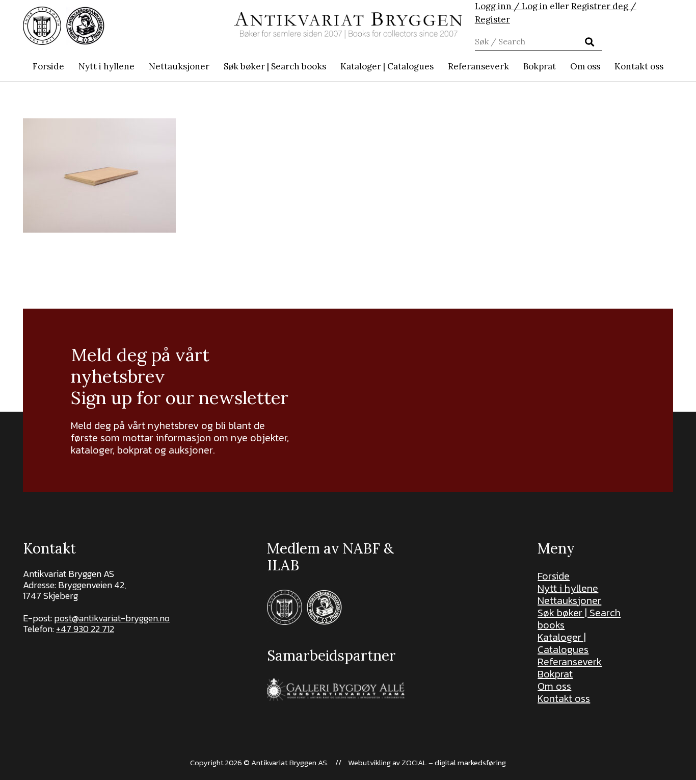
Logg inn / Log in (511, 6)
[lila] (42, 26)
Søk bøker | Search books (579, 619)
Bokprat (555, 674)
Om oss (554, 686)
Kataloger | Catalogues (563, 643)
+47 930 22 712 (85, 629)
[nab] (85, 26)
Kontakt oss (564, 698)
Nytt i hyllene (568, 588)
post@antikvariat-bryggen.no (112, 618)
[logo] (348, 25)
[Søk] (589, 42)
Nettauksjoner (569, 600)
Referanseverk (570, 661)
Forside (554, 576)
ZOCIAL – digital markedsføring (453, 762)
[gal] (337, 689)
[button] (331, 66)
